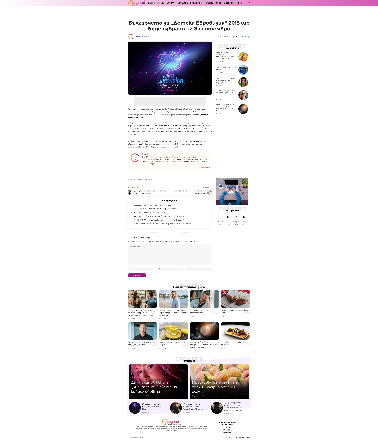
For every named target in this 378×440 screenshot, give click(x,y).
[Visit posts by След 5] (131, 37)
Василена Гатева (137, 396)
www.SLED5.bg (204, 167)
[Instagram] (236, 219)
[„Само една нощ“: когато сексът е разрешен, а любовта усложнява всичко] (243, 95)
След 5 (137, 36)
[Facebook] (220, 219)
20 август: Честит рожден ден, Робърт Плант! (152, 406)
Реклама (227, 430)
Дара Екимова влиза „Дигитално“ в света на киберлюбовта (154, 387)
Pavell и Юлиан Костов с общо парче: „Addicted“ (156, 209)
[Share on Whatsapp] (239, 36)
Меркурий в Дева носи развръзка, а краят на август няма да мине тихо (204, 344)
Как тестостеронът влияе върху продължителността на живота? (172, 312)
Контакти (227, 425)
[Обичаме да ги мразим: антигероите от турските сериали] (243, 82)
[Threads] (244, 219)
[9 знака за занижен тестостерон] (204, 299)
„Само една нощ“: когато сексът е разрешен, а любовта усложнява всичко (141, 312)
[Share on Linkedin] (242, 36)
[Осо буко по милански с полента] (235, 331)
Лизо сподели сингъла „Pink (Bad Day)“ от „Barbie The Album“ (162, 224)
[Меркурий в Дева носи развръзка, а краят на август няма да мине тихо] (243, 109)
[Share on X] (236, 36)
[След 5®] (136, 3)
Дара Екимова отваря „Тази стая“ (150, 212)
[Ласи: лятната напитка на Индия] (173, 331)
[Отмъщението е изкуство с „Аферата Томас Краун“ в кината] (176, 408)
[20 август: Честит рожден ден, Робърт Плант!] (135, 408)
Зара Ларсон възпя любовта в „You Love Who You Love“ (159, 216)
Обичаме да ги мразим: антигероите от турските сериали (225, 81)
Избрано (189, 360)
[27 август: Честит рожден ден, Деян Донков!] (142, 331)
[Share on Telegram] (245, 36)
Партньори (227, 432)
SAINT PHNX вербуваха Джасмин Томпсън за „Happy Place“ (161, 220)
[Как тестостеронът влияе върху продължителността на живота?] (173, 299)
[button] (249, 3)
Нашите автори (227, 422)
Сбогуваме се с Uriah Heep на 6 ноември (152, 205)
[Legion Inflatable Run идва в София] (243, 70)
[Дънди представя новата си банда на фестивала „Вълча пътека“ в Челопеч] (217, 408)
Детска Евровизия (145, 180)
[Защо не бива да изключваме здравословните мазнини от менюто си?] (243, 57)
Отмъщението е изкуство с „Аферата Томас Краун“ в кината (194, 406)
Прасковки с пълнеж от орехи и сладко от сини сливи (214, 387)
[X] (228, 219)
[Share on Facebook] (233, 36)
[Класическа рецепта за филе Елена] (235, 299)
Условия (228, 427)
